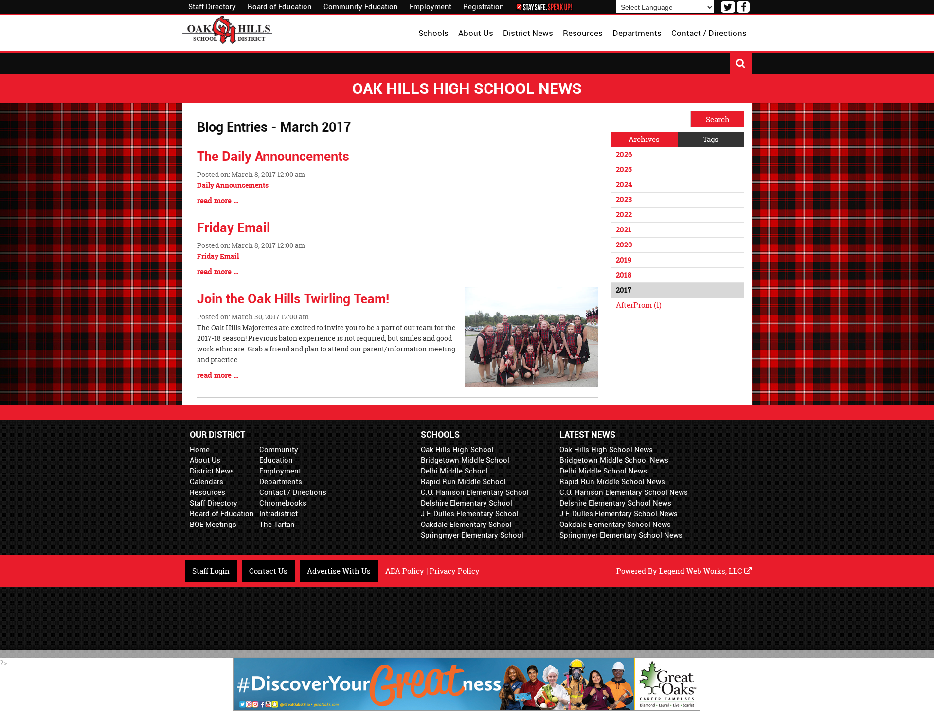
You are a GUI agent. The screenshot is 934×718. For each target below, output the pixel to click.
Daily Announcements (233, 185)
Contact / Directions (292, 492)
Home (200, 449)
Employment (430, 6)
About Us (205, 460)
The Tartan (277, 524)
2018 (623, 275)
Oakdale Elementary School (466, 524)
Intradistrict (278, 513)
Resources (207, 492)
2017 (623, 290)
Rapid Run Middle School (463, 481)
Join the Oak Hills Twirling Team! (293, 299)
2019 (623, 260)
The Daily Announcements (273, 156)
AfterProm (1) (639, 305)
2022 (624, 215)
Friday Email (233, 228)
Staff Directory (212, 6)
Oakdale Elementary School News (615, 524)
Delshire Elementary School (466, 503)
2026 (624, 154)
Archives (644, 139)
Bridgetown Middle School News (613, 460)
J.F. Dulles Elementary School (470, 513)
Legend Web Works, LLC (701, 571)
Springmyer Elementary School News (621, 535)
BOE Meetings (213, 524)
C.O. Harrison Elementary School (475, 492)
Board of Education (280, 6)
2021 (623, 230)
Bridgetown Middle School (465, 460)
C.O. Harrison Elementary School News (623, 492)
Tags (710, 139)
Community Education (360, 6)
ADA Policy (404, 571)
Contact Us (268, 571)
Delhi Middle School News (603, 471)
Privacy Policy (455, 571)
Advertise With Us (339, 571)
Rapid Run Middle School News (612, 481)
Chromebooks (282, 503)
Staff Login (211, 571)
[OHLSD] (227, 28)
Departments (280, 481)
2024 (624, 184)
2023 (624, 199)
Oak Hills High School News (606, 449)
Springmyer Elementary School (472, 535)
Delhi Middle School (454, 471)
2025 (624, 169)
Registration (483, 6)
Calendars (206, 481)
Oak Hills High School (457, 449)
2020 (624, 245)
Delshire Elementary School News (615, 503)
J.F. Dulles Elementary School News (618, 513)
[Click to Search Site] (741, 63)
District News (212, 471)
